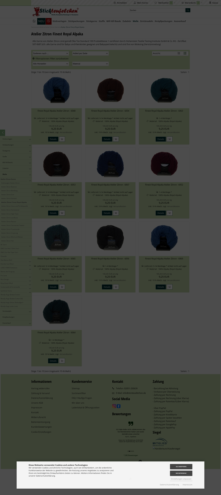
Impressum (187, 484)
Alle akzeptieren (181, 466)
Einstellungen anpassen (181, 479)
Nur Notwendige (181, 473)
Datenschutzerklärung (169, 484)
